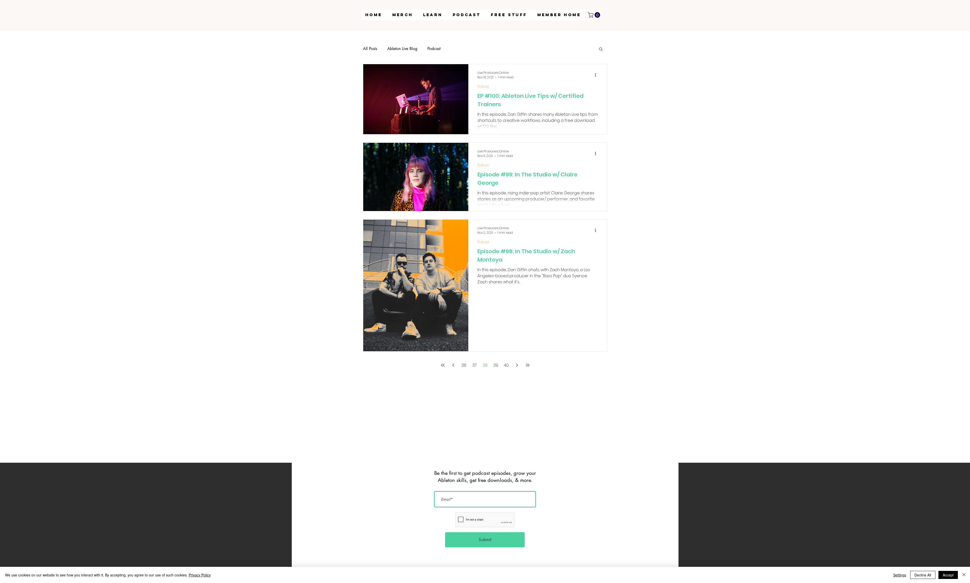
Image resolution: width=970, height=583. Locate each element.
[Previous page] (453, 365)
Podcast (434, 48)
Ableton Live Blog (402, 48)
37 (474, 365)
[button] (433, 15)
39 (495, 365)
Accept (948, 574)
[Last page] (527, 365)
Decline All (922, 574)
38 (485, 365)
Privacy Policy (200, 574)
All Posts (370, 48)
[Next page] (517, 365)
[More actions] (597, 75)
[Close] (964, 575)
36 (464, 365)
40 (506, 365)
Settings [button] (899, 574)
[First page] (442, 365)
